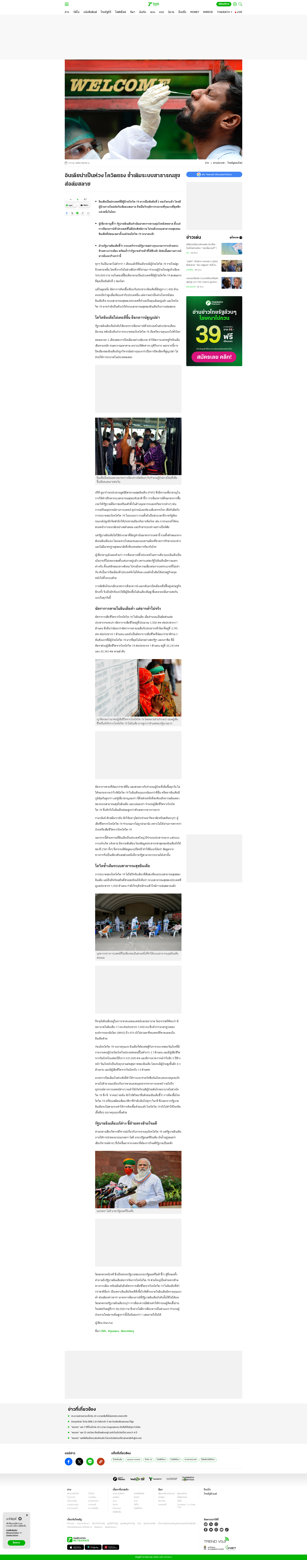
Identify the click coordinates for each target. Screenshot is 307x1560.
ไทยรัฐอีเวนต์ (210, 1494)
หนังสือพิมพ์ (139, 1493)
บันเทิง (136, 1497)
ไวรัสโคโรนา (175, 1460)
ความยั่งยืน (93, 1508)
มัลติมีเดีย (117, 1512)
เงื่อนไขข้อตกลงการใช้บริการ (79, 1527)
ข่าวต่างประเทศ (191, 1460)
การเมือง (189, 270)
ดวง (115, 1501)
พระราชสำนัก (73, 1493)
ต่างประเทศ (218, 163)
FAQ (139, 1523)
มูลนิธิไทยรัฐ (112, 1523)
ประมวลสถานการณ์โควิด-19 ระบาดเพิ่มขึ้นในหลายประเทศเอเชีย (99, 1416)
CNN (103, 1331)
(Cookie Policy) (12, 1535)
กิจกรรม (71, 1523)
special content (133, 1460)
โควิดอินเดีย (117, 1460)
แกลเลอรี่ (162, 1505)
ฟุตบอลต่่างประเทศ (166, 1493)
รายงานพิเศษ (119, 1493)
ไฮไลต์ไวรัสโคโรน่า (208, 1460)
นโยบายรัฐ (72, 1501)
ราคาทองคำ (72, 1508)
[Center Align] (27, 1515)
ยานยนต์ (92, 1505)
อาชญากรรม (73, 1505)
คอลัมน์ (116, 1497)
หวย (136, 1501)
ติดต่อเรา (98, 1527)
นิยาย (115, 1505)
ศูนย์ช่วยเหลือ (150, 1523)
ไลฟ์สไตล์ (138, 1508)
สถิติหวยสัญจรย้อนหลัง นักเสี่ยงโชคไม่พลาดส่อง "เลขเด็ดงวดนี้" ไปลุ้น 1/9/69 (202, 246)
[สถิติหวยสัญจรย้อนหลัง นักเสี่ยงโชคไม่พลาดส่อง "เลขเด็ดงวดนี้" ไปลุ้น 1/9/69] (231, 249)
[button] (67, 213)
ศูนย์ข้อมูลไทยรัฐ (127, 1523)
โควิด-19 (148, 1460)
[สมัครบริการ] (214, 331)
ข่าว (207, 163)
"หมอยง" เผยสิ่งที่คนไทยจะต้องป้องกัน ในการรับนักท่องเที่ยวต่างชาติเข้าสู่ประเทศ (106, 1438)
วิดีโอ (136, 1505)
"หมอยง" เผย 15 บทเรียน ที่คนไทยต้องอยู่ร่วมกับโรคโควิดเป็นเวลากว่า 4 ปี (104, 1433)
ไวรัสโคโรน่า (161, 1460)
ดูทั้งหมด (234, 237)
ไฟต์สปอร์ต (182, 1497)
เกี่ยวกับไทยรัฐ (98, 1523)
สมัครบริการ (223, 4)
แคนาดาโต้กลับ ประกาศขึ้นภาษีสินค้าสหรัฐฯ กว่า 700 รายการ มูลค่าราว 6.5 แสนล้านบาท (202, 280)
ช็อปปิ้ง (207, 1489)
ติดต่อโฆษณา (111, 1527)
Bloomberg (127, 1331)
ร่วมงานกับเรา (83, 1523)
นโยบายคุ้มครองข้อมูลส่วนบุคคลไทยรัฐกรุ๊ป (177, 1523)
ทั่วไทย (91, 1493)
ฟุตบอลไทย (182, 1493)
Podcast (117, 1508)
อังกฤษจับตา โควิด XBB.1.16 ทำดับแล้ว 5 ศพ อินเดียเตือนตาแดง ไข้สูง (102, 1422)
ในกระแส (71, 1497)
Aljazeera (113, 1331)
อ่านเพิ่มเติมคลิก (12, 1531)
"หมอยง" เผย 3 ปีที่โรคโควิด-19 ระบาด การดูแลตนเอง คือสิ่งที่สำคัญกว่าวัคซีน (105, 1427)
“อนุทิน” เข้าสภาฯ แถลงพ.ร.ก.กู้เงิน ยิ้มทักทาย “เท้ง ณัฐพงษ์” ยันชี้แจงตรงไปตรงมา (202, 264)
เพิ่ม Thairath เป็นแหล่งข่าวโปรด (217, 174)
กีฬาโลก (161, 1501)
